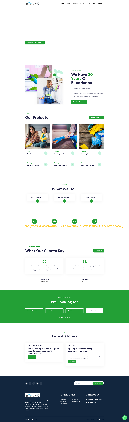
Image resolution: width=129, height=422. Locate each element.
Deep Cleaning (90, 197)
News (94, 3)
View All (97, 250)
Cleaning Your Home (88, 154)
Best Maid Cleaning (61, 165)
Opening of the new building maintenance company (80, 350)
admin (40, 345)
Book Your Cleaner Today (34, 42)
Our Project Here (33, 154)
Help (103, 419)
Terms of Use (75, 399)
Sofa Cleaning (36, 197)
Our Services (63, 401)
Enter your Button (78, 101)
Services (82, 3)
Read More (32, 357)
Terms (92, 419)
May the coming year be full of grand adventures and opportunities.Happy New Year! (43, 351)
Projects (75, 3)
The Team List (63, 403)
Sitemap (98, 419)
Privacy (88, 419)
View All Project (95, 117)
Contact (100, 3)
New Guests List (76, 401)
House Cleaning (63, 197)
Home (62, 3)
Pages (88, 3)
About (68, 3)
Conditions (63, 399)
